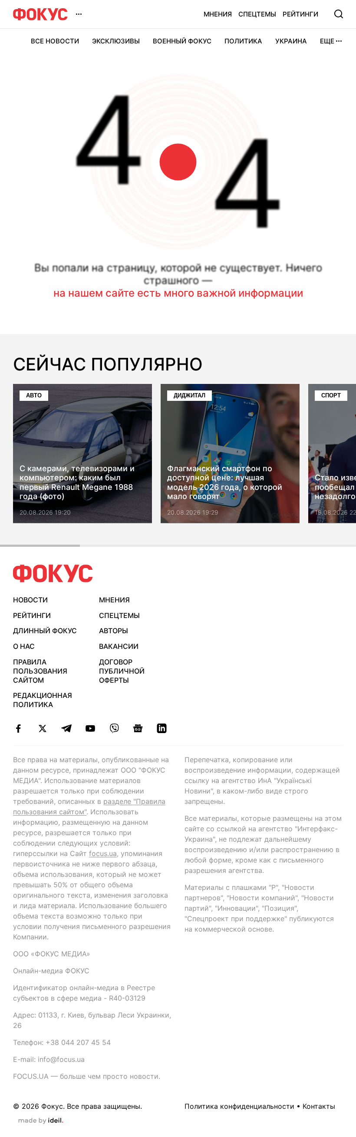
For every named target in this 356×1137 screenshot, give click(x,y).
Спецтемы (257, 14)
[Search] (338, 14)
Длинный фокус (45, 630)
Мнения (218, 14)
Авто (34, 395)
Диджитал (189, 395)
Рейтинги (300, 14)
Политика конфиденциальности (239, 1106)
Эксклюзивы (116, 41)
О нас (24, 646)
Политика (243, 41)
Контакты (319, 1106)
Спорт (331, 395)
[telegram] (66, 728)
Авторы (113, 630)
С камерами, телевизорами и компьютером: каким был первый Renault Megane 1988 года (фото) (77, 482)
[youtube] (90, 728)
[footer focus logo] (53, 573)
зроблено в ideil (41, 1121)
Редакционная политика (42, 700)
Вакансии (118, 646)
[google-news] (138, 728)
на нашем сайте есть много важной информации (178, 293)
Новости (30, 599)
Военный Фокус (182, 41)
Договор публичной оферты (122, 671)
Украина (291, 41)
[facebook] (18, 728)
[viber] (114, 728)
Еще (327, 41)
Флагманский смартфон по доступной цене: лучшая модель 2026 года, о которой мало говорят (224, 482)
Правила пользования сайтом (40, 671)
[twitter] (42, 728)
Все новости (55, 41)
